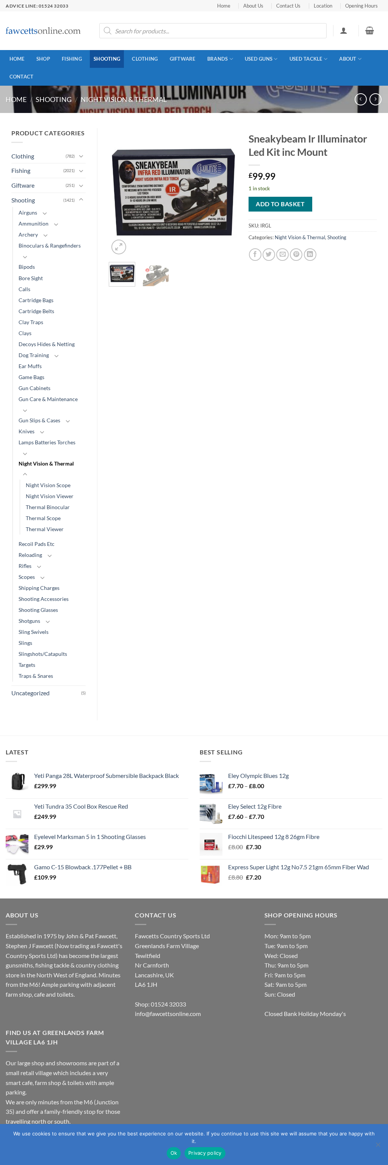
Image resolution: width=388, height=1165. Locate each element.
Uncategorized (30, 692)
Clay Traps (31, 322)
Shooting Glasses (38, 610)
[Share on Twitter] (269, 254)
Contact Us (288, 6)
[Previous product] (375, 99)
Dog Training (34, 355)
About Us (253, 6)
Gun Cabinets (34, 388)
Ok (174, 1153)
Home (223, 6)
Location (323, 6)
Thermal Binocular (48, 507)
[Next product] (360, 99)
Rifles (25, 566)
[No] (377, 1147)
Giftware (183, 59)
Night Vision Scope (48, 485)
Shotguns (29, 621)
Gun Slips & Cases (39, 420)
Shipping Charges (39, 588)
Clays (25, 333)
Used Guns (258, 59)
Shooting (107, 59)
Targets (27, 665)
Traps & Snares (36, 676)
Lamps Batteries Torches (47, 442)
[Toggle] (81, 155)
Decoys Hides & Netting (47, 344)
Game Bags (31, 377)
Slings (25, 643)
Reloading (30, 555)
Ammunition (33, 223)
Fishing (72, 59)
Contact (21, 77)
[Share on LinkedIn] (310, 254)
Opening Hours (361, 6)
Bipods (27, 266)
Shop (43, 59)
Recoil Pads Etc (37, 544)
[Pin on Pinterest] (296, 254)
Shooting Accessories (44, 599)
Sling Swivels (33, 632)
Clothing (145, 59)
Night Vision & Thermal (124, 99)
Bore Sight (31, 278)
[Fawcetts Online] (43, 31)
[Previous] (121, 192)
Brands (217, 59)
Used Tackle (305, 59)
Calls (24, 289)
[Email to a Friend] (282, 254)
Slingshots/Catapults (43, 654)
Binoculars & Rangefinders (50, 245)
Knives (26, 431)
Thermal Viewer (45, 529)
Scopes (27, 577)
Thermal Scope (43, 518)
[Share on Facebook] (255, 254)
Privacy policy (205, 1153)
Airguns (28, 212)
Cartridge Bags (36, 300)
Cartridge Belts (36, 311)
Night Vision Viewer (50, 496)
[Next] (225, 192)
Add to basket (280, 204)
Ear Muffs (30, 366)
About (347, 59)
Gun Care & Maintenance (48, 399)
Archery (28, 234)
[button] (343, 30)
